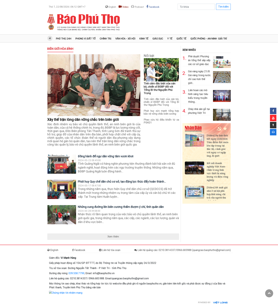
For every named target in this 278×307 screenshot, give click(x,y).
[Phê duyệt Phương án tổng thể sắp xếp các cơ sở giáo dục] (222, 61)
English (112, 6)
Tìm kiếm (223, 6)
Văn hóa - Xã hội (125, 38)
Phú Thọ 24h (63, 38)
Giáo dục (158, 38)
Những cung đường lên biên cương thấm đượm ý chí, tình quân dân (121, 206)
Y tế (169, 38)
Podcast (139, 6)
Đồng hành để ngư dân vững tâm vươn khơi (105, 156)
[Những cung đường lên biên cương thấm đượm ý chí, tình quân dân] (61, 214)
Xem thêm (113, 236)
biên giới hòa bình (60, 48)
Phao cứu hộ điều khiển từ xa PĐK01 (161, 121)
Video (125, 6)
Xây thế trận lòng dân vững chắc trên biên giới (83, 120)
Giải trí (222, 38)
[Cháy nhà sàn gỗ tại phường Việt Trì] (222, 114)
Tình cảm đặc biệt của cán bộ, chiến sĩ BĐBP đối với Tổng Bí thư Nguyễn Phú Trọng (159, 88)
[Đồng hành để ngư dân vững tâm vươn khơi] (61, 164)
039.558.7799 (76, 273)
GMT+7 (67, 6)
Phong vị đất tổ (85, 38)
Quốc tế (181, 38)
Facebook (153, 6)
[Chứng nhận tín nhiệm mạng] (65, 292)
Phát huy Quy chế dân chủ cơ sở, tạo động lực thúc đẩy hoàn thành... (122, 181)
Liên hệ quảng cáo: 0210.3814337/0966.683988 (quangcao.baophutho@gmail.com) (184, 250)
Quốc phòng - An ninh (203, 38)
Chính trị (105, 38)
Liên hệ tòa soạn (110, 250)
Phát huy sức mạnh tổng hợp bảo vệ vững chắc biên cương (161, 112)
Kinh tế (143, 38)
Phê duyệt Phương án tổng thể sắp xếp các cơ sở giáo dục (199, 60)
